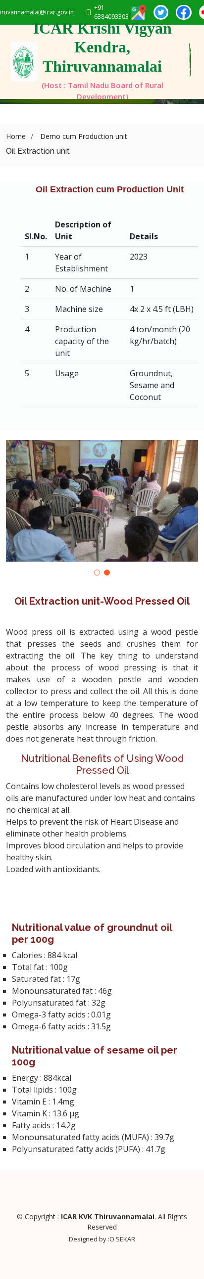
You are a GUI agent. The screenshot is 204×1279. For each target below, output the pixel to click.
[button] (97, 572)
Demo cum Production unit (82, 136)
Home (16, 136)
